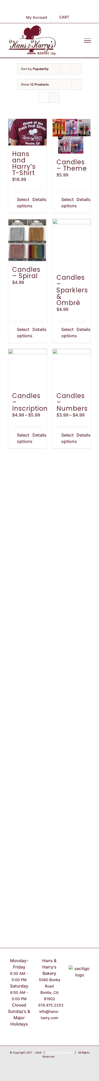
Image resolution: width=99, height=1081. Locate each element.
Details (37, 199)
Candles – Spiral (26, 272)
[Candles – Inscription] (27, 368)
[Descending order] (77, 68)
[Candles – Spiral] (27, 240)
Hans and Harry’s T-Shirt (24, 163)
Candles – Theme (71, 165)
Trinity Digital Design (60, 1052)
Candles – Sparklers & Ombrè (72, 290)
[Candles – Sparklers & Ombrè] (72, 244)
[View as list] (54, 97)
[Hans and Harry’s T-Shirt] (27, 132)
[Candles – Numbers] (72, 368)
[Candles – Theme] (72, 136)
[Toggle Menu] (87, 40)
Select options (22, 202)
